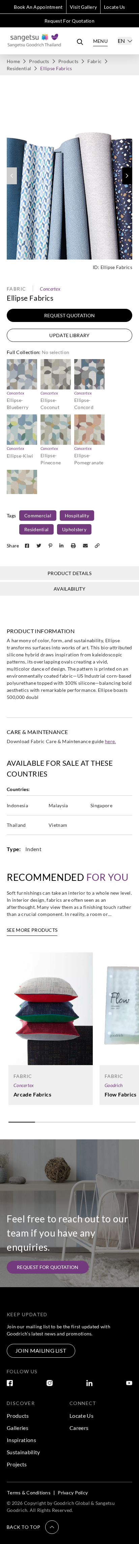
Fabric (94, 61)
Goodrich (113, 1085)
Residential (19, 68)
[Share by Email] (86, 545)
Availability (69, 589)
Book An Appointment (38, 7)
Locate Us (114, 7)
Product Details (69, 573)
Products (39, 61)
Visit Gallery (83, 7)
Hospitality (77, 515)
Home (13, 61)
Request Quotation (69, 315)
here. (110, 741)
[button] (127, 175)
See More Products (32, 930)
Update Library (69, 335)
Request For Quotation (69, 21)
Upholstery (74, 529)
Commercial (37, 515)
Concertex (50, 289)
